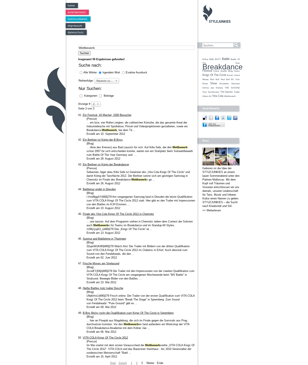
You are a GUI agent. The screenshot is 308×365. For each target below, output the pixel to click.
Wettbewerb (230, 96)
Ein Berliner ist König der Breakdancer (106, 164)
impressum (75, 25)
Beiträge (108, 95)
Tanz (204, 92)
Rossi (205, 83)
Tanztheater (213, 92)
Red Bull (214, 79)
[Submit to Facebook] (217, 120)
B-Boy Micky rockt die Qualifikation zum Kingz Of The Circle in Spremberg (128, 312)
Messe (205, 79)
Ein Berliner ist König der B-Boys (103, 139)
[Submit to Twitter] (229, 120)
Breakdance (222, 67)
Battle (226, 59)
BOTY (218, 59)
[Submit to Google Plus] (223, 120)
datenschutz (76, 32)
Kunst (230, 75)
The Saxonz (226, 92)
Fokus (216, 71)
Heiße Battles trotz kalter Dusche (103, 288)
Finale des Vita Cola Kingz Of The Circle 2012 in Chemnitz (118, 214)
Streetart (235, 83)
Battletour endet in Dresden (99, 189)
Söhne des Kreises (212, 88)
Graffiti (223, 71)
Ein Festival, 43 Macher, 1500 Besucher (107, 115)
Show (213, 83)
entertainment (77, 12)
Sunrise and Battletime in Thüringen (104, 238)
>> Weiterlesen (211, 210)
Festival (207, 70)
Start (113, 363)
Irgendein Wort (111, 72)
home (71, 5)
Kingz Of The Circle (214, 75)
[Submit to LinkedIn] (235, 120)
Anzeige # (84, 103)
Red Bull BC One (230, 79)
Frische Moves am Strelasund (101, 263)
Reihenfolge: (86, 80)
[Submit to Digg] (211, 120)
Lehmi (237, 75)
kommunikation (77, 19)
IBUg (230, 71)
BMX (211, 59)
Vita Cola (217, 96)
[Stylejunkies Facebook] (213, 127)
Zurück (123, 363)
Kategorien (90, 95)
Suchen (84, 53)
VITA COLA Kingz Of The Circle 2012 (105, 337)
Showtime (224, 83)
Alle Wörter (90, 72)
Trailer (237, 92)
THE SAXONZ (232, 88)
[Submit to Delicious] (204, 120)
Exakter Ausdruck (136, 72)
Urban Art (206, 96)
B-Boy (205, 59)
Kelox (237, 71)
